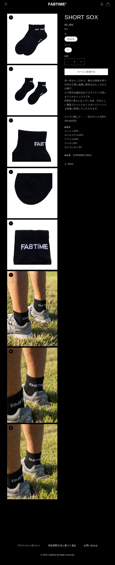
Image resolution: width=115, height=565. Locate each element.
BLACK (70, 39)
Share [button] (70, 164)
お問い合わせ (91, 545)
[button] (6, 4)
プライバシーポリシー (29, 545)
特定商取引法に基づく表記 (62, 545)
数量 (66, 56)
